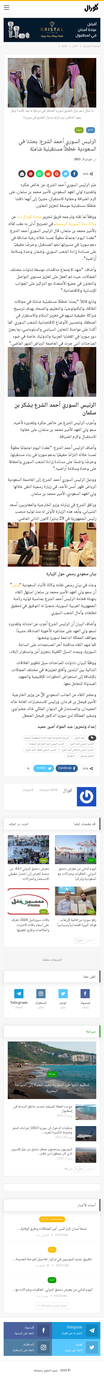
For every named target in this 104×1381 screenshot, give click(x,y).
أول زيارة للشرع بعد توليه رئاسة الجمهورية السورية (46, 738)
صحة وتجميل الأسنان (52, 1219)
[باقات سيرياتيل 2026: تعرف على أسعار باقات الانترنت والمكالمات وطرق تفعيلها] (28, 901)
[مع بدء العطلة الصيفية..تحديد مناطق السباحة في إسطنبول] (85, 1112)
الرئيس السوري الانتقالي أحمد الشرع (78, 750)
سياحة (52, 1074)
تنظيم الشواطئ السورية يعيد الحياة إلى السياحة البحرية (52, 1088)
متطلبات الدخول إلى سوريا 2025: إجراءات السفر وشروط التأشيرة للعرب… (42, 1130)
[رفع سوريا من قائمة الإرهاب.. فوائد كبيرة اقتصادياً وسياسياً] (75, 901)
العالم (90, 129)
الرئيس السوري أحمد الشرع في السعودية (46, 744)
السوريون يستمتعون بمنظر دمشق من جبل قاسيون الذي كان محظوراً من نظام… (41, 1152)
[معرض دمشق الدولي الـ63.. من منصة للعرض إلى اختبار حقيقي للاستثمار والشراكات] (28, 849)
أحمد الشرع (80, 738)
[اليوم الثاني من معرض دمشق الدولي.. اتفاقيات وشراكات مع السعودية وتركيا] (75, 849)
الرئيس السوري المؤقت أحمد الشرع (41, 750)
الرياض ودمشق (87, 756)
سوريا (79, 129)
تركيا (52, 1249)
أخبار (91, 860)
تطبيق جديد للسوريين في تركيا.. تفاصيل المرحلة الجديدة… (52, 1259)
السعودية (71, 756)
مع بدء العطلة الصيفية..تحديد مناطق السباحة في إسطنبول (42, 1109)
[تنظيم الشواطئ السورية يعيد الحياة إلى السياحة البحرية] (52, 1070)
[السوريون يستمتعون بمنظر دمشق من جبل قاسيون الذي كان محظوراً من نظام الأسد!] (85, 1155)
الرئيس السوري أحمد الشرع (82, 744)
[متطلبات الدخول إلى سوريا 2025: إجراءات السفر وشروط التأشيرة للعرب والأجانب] (85, 1134)
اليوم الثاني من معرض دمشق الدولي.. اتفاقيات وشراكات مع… (52, 1290)
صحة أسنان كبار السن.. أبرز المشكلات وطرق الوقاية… (52, 1229)
